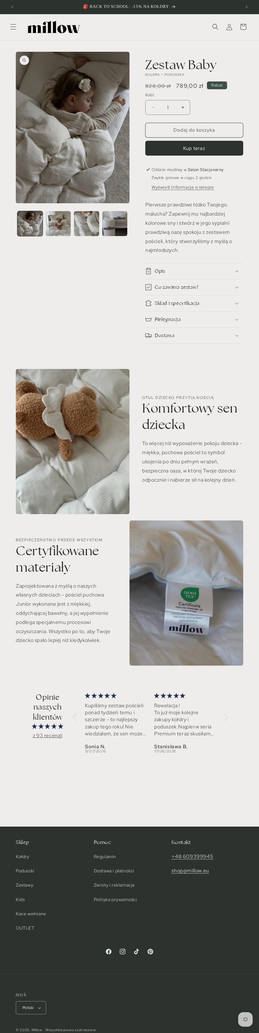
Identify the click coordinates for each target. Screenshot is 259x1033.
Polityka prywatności (115, 899)
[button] (13, 27)
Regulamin (105, 856)
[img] (47, 726)
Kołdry (22, 856)
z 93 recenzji (48, 735)
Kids (20, 899)
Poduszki (25, 871)
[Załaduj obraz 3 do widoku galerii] (86, 223)
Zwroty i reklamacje (114, 885)
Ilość (149, 95)
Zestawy (24, 885)
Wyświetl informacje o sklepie (183, 187)
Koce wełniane (31, 914)
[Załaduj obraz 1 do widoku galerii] (30, 223)
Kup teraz (194, 148)
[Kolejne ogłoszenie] (247, 7)
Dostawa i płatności (114, 871)
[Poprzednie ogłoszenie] (12, 7)
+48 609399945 (192, 856)
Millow (37, 1030)
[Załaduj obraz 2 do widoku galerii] (58, 223)
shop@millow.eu (190, 870)
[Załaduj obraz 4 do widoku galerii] (115, 223)
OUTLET (25, 928)
